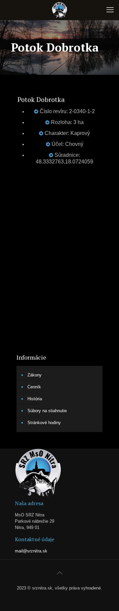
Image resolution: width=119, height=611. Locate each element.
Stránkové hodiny (44, 422)
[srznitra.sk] (59, 10)
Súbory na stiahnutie (47, 410)
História (34, 398)
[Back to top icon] (59, 573)
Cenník (34, 386)
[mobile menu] (110, 10)
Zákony (34, 374)
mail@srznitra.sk (31, 550)
